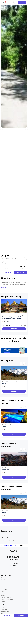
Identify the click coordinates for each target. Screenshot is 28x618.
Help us (3, 577)
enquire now (21, 615)
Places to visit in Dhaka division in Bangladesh (11, 536)
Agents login (4, 607)
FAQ (2, 613)
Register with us (5, 609)
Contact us (3, 579)
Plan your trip (4, 591)
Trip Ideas (3, 595)
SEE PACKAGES (7, 615)
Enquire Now (14, 328)
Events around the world (7, 599)
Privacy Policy (4, 581)
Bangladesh (13, 258)
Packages (3, 593)
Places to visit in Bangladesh (9, 540)
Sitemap (3, 601)
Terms (2, 583)
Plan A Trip (22, 2)
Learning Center (5, 611)
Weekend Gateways (6, 597)
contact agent (7, 272)
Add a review (4, 589)
